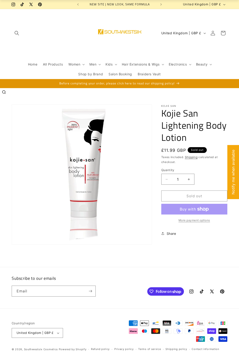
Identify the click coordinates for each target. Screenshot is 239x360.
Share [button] (171, 233)
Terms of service (149, 349)
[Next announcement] (161, 4)
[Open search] (4, 92)
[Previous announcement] (78, 4)
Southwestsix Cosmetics (41, 349)
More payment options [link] (194, 220)
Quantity (167, 170)
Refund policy (100, 349)
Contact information (205, 349)
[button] (17, 33)
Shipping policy (176, 349)
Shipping (191, 157)
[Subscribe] (90, 291)
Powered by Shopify (73, 349)
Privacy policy (124, 349)
